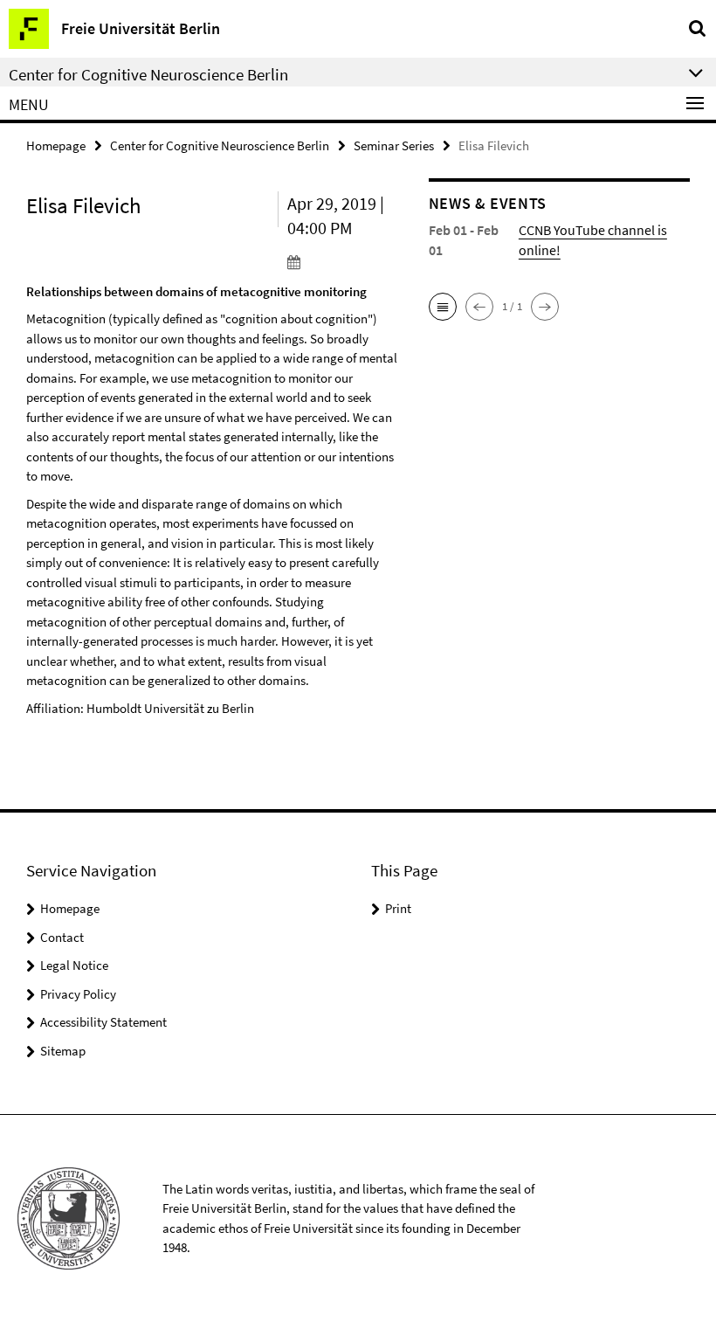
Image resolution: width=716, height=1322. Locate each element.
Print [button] (398, 908)
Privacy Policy (78, 994)
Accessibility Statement (103, 1022)
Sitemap (63, 1050)
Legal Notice (74, 965)
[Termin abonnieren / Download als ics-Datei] (345, 261)
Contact (62, 937)
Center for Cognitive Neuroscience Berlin (219, 145)
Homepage (56, 145)
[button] (443, 306)
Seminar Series (394, 145)
